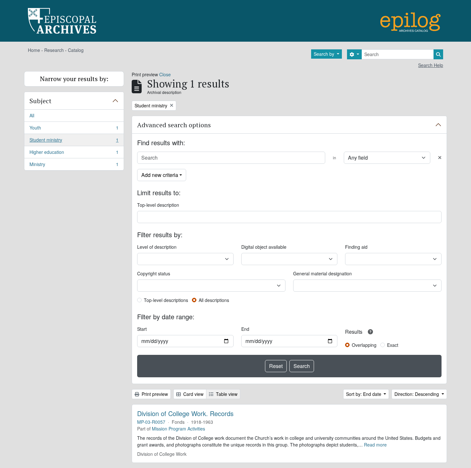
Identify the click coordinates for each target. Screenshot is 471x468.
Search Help (430, 65)
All (31, 115)
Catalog (76, 50)
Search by (324, 54)
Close (165, 74)
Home (34, 50)
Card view (192, 394)
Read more (375, 444)
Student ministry (74, 141)
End (245, 329)
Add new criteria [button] (159, 175)
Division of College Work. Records (185, 413)
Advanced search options (174, 125)
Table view (226, 394)
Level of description (157, 247)
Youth (74, 129)
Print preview (154, 394)
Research (54, 50)
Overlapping (364, 345)
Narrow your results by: (74, 78)
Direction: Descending (417, 394)
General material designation (322, 273)
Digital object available (263, 247)
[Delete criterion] (440, 157)
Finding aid (356, 247)
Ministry (74, 165)
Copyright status (153, 273)
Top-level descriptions (166, 300)
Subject (40, 100)
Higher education (74, 153)
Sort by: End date (364, 394)
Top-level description (158, 205)
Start (142, 329)
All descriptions (214, 300)
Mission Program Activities (178, 428)
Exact (392, 345)
